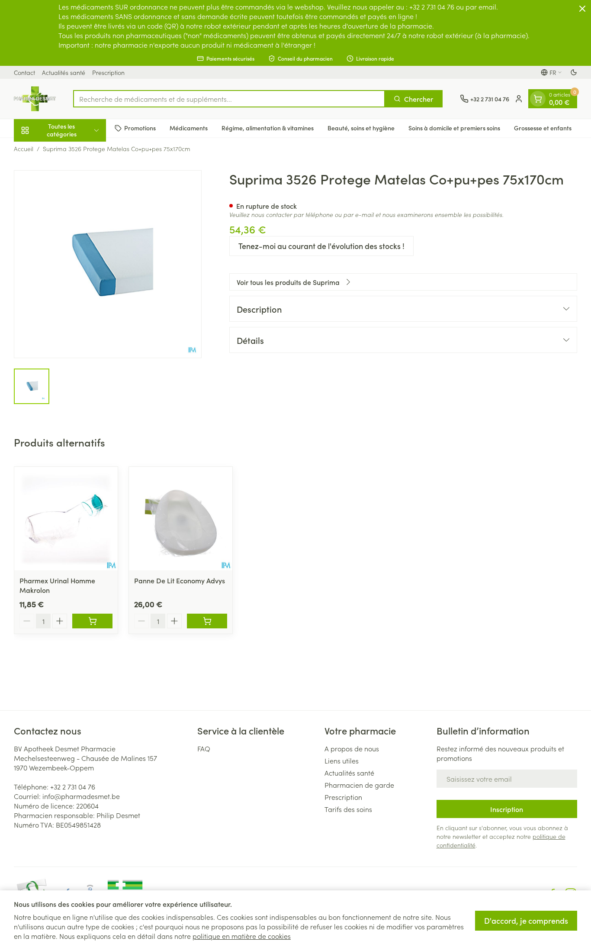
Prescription (108, 72)
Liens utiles (341, 760)
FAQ (203, 748)
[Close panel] (582, 9)
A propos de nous (351, 748)
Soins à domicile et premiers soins (454, 127)
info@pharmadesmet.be (81, 796)
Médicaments (189, 127)
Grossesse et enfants (543, 127)
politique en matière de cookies (242, 936)
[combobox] (229, 98)
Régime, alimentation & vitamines (268, 127)
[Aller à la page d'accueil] (35, 99)
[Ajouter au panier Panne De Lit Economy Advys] (207, 621)
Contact (24, 72)
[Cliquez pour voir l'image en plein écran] (107, 264)
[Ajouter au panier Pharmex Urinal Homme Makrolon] (92, 621)
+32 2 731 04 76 (72, 786)
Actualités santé (63, 72)
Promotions (140, 127)
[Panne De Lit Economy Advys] (180, 518)
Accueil (23, 148)
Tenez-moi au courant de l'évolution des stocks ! (321, 245)
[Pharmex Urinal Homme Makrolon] (66, 518)
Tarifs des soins (348, 809)
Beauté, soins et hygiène (361, 127)
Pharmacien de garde (359, 784)
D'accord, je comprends (526, 920)
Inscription (506, 809)
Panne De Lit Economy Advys (179, 580)
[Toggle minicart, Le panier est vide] (538, 99)
